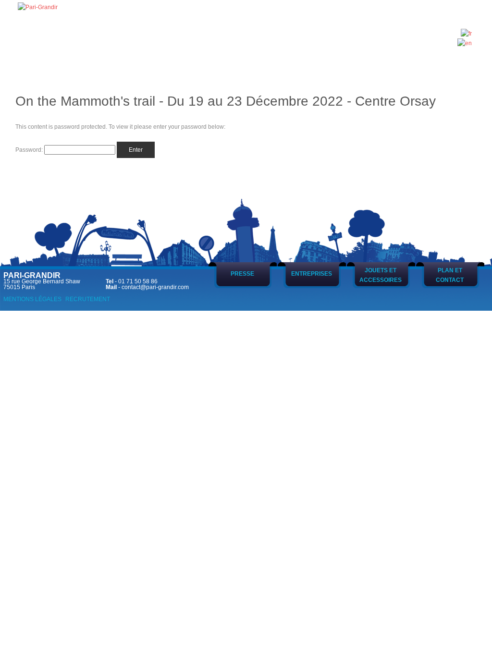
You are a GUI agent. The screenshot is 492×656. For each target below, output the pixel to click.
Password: (29, 149)
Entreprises (311, 273)
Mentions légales (32, 299)
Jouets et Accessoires (380, 275)
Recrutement (87, 299)
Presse (242, 273)
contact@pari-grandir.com (155, 287)
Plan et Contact (450, 275)
